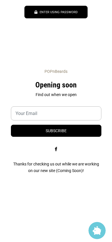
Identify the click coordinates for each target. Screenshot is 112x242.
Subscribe (56, 130)
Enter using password (59, 12)
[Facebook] (56, 149)
